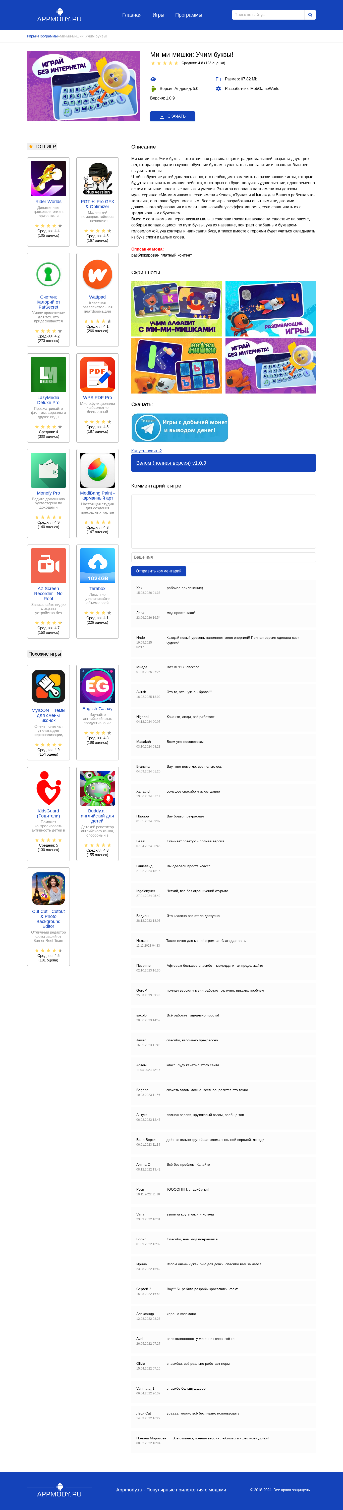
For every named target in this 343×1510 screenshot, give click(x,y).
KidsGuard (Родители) (48, 813)
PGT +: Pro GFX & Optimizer (97, 204)
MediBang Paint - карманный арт (97, 496)
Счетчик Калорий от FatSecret (48, 302)
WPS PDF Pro (97, 397)
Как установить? (146, 451)
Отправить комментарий (159, 571)
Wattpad (97, 297)
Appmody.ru (59, 15)
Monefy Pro (48, 493)
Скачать (176, 116)
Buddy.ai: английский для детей (97, 816)
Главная (132, 15)
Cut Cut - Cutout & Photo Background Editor (48, 919)
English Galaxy (97, 708)
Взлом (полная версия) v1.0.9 (171, 463)
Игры (158, 15)
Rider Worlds (48, 201)
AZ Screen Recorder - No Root (48, 593)
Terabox (97, 588)
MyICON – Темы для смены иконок (48, 715)
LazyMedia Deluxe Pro (48, 400)
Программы (188, 15)
